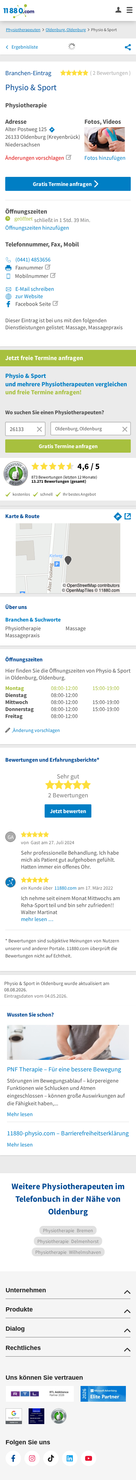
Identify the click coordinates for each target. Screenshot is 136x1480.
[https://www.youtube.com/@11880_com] (88, 1458)
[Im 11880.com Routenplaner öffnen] (118, 515)
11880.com (65, 888)
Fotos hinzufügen (105, 157)
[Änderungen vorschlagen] (68, 157)
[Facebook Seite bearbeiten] (55, 303)
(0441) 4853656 (33, 259)
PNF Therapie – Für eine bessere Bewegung (64, 1069)
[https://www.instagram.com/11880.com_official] (32, 1458)
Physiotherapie (26, 105)
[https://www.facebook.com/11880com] (13, 1458)
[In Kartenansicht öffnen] (127, 516)
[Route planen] (52, 129)
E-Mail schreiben (34, 288)
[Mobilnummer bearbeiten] (52, 275)
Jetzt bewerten (68, 810)
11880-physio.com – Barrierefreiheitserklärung (68, 1133)
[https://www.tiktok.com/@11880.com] (51, 1458)
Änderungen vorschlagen (34, 157)
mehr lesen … (37, 918)
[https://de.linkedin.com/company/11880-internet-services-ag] (69, 1458)
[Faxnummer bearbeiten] (47, 267)
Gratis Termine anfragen (63, 183)
